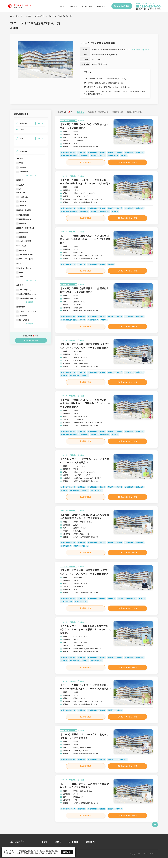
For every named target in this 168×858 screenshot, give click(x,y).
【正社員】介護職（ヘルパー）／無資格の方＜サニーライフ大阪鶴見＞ (84, 126)
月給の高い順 (103, 112)
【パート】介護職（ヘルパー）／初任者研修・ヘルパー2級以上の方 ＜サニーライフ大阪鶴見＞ (85, 686)
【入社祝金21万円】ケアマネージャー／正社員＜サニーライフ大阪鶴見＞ (84, 460)
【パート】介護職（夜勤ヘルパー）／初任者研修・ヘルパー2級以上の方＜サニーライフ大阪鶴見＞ (85, 239)
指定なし (80, 112)
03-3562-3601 (155, 9)
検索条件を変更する (31, 340)
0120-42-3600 (150, 6)
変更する (40, 123)
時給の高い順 (117, 112)
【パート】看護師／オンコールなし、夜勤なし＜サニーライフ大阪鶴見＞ (84, 736)
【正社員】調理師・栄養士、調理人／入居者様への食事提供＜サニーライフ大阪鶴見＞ (84, 516)
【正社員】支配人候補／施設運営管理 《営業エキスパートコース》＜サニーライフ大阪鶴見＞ (84, 345)
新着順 (91, 112)
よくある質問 (87, 6)
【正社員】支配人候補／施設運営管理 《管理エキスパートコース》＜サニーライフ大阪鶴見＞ (84, 572)
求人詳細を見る (86, 162)
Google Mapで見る (141, 49)
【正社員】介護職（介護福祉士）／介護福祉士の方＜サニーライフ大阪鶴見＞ (84, 290)
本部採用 (99, 6)
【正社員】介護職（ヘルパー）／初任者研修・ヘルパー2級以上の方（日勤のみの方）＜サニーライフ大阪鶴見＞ (85, 403)
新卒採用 (89, 842)
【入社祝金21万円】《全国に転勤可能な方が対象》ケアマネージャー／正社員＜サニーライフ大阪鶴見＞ (85, 629)
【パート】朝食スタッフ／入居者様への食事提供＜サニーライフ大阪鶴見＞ (84, 785)
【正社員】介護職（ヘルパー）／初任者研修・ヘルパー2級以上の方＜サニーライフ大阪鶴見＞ (85, 181)
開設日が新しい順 (134, 112)
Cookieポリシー (40, 853)
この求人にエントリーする (127, 162)
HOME (63, 6)
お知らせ (73, 6)
